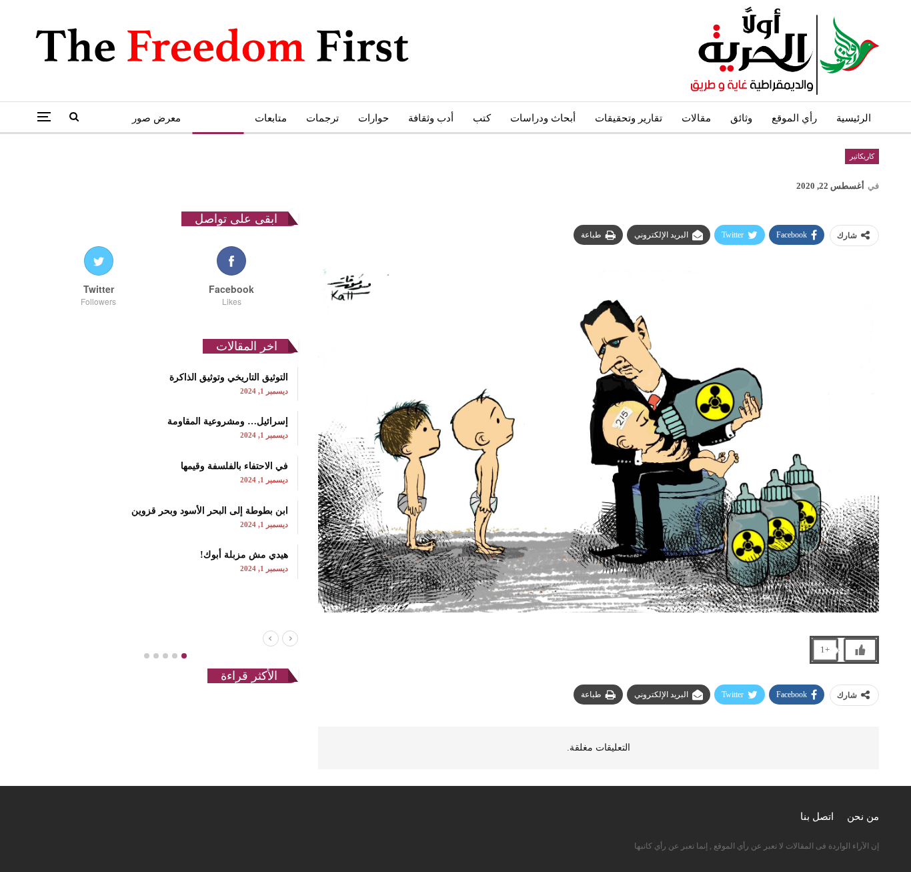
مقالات (696, 118)
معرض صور (156, 118)
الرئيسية (853, 118)
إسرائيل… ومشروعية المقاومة (227, 421)
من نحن (863, 816)
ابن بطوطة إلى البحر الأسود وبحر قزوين (209, 511)
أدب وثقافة (430, 118)
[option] (165, 473)
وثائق (741, 118)
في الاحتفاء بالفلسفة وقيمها (234, 466)
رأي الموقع (794, 118)
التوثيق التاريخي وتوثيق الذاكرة (228, 377)
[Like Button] (860, 650)
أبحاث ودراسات (543, 118)
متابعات (271, 118)
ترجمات (322, 118)
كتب (482, 118)
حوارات (373, 118)
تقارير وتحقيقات (628, 118)
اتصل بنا (817, 816)
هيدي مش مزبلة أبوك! (244, 555)
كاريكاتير (217, 118)
